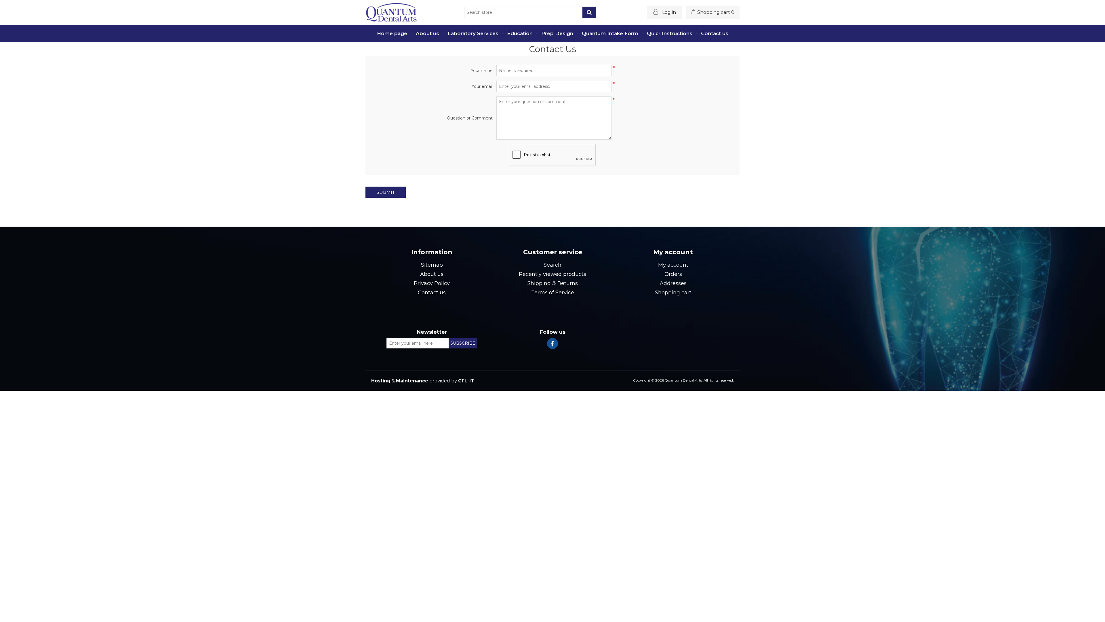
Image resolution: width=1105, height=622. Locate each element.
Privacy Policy (432, 283)
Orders (673, 274)
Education (520, 33)
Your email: (483, 86)
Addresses (673, 283)
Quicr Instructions (669, 33)
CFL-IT (466, 381)
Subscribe (462, 343)
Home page (392, 33)
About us (427, 33)
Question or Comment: (470, 118)
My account (673, 265)
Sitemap (432, 265)
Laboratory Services (473, 33)
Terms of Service (552, 292)
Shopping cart (673, 292)
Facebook (552, 343)
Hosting (380, 381)
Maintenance (412, 381)
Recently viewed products (552, 274)
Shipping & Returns (552, 283)
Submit (386, 192)
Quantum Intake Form (610, 33)
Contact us (714, 33)
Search (589, 12)
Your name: (482, 70)
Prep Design (557, 33)
